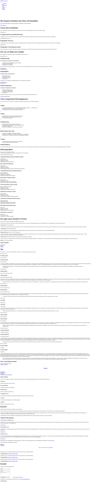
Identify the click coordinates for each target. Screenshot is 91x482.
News (3, 8)
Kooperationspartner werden (5, 96)
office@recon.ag (51, 440)
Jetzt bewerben (2, 431)
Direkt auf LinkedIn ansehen (13, 453)
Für (3, 4)
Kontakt (4, 9)
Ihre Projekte (5, 5)
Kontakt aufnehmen (3, 82)
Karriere (4, 7)
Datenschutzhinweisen (26, 479)
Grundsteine (5, 3)
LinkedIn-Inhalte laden (4, 453)
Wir (3, 6)
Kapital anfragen (3, 25)
